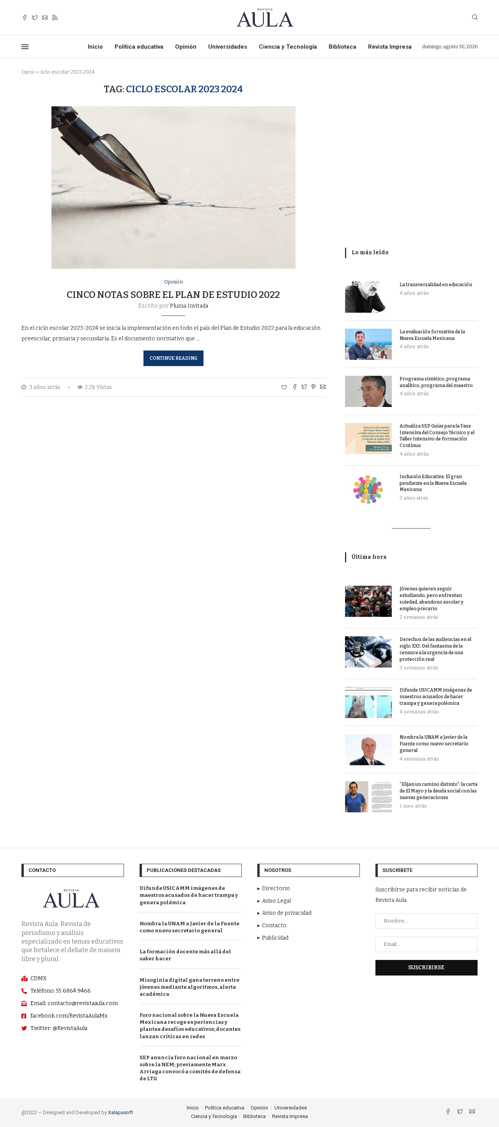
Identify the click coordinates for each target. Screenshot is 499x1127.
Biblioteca (342, 46)
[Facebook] (24, 17)
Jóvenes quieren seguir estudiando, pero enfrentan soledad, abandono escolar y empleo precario (432, 598)
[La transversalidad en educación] (368, 297)
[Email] (45, 17)
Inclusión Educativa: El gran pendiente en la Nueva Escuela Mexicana (433, 483)
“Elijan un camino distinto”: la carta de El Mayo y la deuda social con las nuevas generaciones (439, 791)
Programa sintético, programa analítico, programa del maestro (436, 382)
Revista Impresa (390, 46)
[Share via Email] (323, 387)
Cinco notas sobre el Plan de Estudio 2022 (173, 294)
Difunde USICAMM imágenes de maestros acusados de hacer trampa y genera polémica (436, 696)
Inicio (95, 46)
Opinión (185, 46)
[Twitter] (35, 17)
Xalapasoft (120, 1112)
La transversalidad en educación (436, 284)
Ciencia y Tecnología (288, 46)
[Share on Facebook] (294, 387)
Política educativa (139, 46)
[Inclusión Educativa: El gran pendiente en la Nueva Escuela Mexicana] (368, 489)
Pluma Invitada (189, 306)
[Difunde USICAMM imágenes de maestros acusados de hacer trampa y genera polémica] (368, 702)
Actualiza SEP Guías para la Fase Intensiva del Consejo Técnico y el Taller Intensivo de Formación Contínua (437, 435)
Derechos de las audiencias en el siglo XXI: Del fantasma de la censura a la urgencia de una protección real (435, 649)
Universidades (227, 46)
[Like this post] (284, 387)
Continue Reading (173, 358)
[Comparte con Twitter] (304, 387)
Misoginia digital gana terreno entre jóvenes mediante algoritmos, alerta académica (189, 987)
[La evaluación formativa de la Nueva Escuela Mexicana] (368, 344)
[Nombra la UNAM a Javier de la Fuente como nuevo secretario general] (368, 749)
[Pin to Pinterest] (313, 387)
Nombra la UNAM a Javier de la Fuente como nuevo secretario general (434, 743)
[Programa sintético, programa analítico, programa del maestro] (368, 391)
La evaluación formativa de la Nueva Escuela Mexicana (432, 335)
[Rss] (55, 17)
